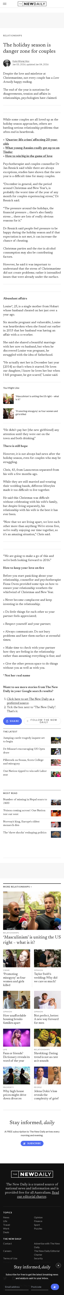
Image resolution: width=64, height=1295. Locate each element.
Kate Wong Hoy (20, 61)
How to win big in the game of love (29, 156)
